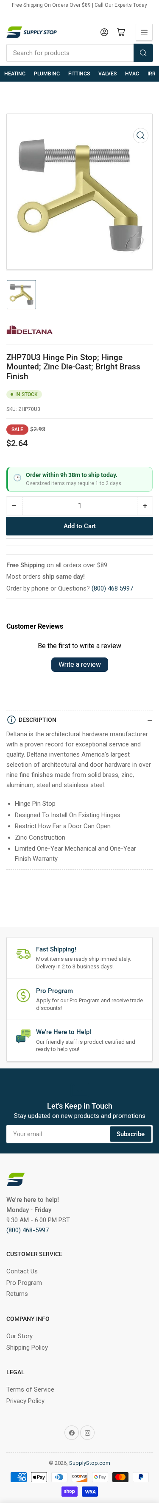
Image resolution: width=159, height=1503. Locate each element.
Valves (107, 74)
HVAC (132, 74)
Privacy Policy (25, 1401)
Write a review (80, 664)
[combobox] (79, 53)
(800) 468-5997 (27, 1230)
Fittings (79, 74)
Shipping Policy (27, 1347)
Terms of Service (30, 1389)
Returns (17, 1294)
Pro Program (24, 1283)
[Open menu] (144, 32)
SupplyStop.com (89, 1463)
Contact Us (22, 1271)
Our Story (19, 1336)
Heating (14, 74)
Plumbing (47, 74)
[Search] (143, 53)
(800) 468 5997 (112, 588)
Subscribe (131, 1134)
